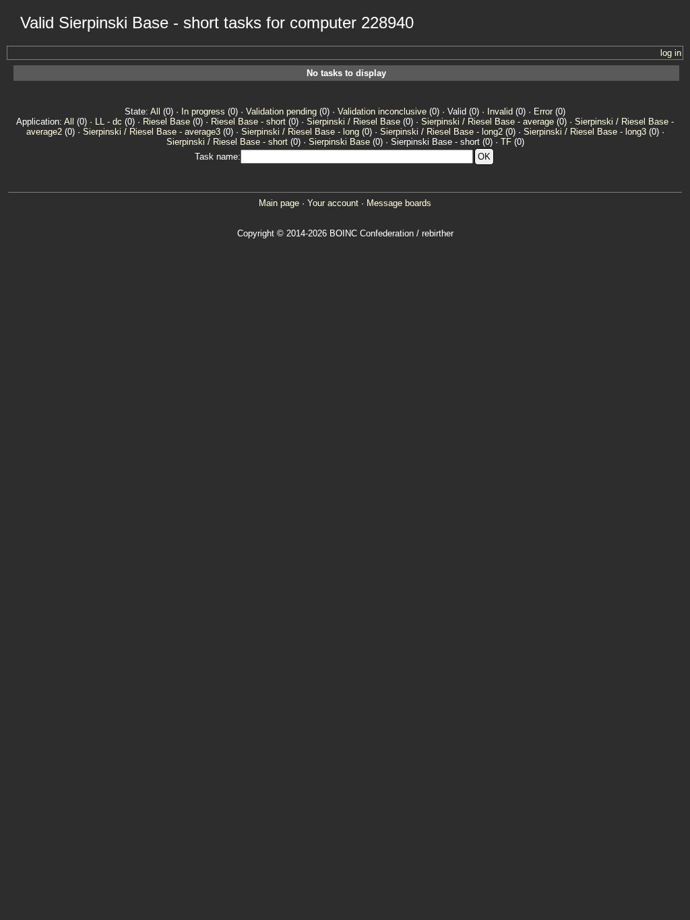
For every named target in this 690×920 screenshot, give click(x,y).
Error (543, 111)
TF (506, 142)
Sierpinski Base (339, 142)
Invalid (500, 111)
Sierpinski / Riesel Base (353, 122)
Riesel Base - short (248, 122)
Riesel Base (166, 122)
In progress (203, 111)
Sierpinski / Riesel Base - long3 (585, 132)
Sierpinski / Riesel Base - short (227, 142)
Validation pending (281, 111)
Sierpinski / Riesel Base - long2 (441, 132)
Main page (279, 203)
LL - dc (108, 122)
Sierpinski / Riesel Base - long (300, 132)
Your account (332, 203)
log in (670, 53)
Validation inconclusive (382, 111)
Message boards (399, 203)
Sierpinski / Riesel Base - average (487, 122)
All (155, 111)
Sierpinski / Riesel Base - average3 (151, 132)
